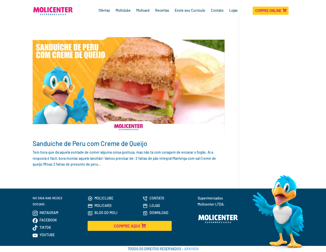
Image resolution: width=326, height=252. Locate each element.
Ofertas (104, 10)
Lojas (233, 10)
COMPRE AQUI (127, 225)
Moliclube (123, 10)
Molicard (143, 10)
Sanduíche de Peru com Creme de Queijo (90, 143)
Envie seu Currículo (190, 10)
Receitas (162, 10)
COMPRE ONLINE (268, 10)
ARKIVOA (191, 249)
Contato (217, 10)
